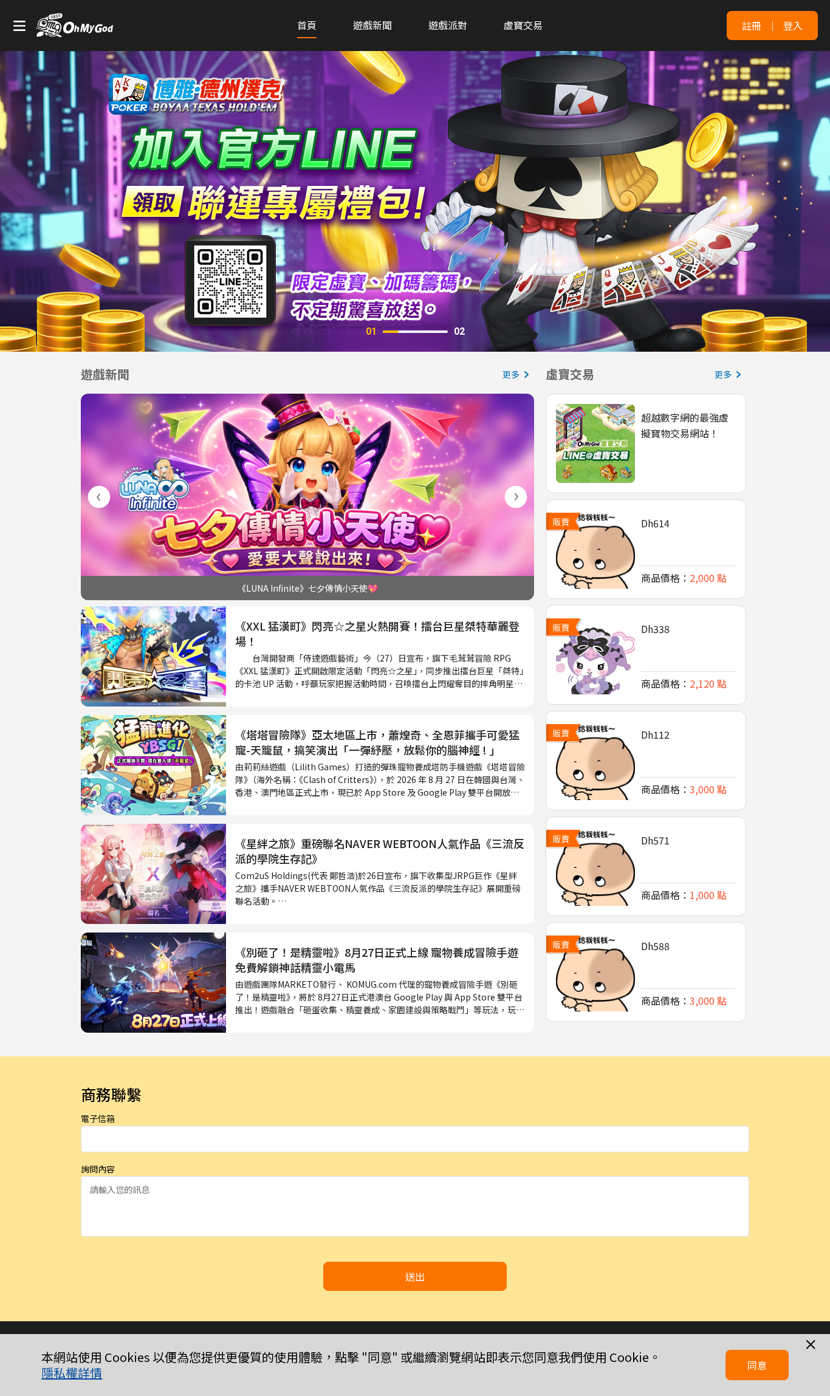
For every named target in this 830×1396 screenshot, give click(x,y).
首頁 (307, 25)
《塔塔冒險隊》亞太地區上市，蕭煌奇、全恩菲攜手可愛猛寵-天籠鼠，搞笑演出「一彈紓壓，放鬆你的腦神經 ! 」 (377, 742)
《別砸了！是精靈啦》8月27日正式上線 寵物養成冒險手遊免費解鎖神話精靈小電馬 (376, 960)
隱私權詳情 (71, 1373)
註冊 (751, 25)
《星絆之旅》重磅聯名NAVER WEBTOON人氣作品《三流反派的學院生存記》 (379, 851)
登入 (793, 25)
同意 (757, 1365)
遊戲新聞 (372, 25)
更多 (511, 374)
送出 (415, 1276)
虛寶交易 (523, 25)
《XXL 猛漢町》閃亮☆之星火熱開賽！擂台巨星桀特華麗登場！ (377, 633)
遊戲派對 (447, 25)
